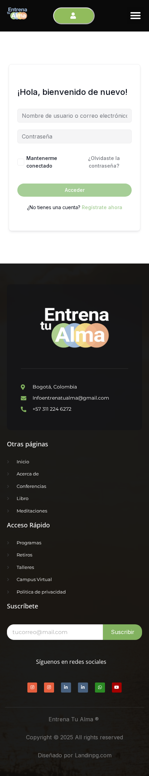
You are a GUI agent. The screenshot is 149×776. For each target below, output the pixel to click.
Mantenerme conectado (41, 162)
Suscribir (122, 631)
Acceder (75, 190)
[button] (135, 15)
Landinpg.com (93, 755)
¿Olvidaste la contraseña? (104, 162)
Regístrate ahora (102, 207)
